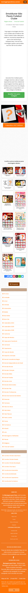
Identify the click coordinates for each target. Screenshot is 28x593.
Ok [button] (14, 590)
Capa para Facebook (10, 341)
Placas (6, 439)
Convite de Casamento (11, 477)
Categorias (14, 524)
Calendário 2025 (9, 327)
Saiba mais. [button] (5, 586)
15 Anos (6, 294)
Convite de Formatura (11, 481)
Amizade (6, 297)
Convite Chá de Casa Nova (12, 456)
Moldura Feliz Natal (14, 533)
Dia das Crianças (9, 370)
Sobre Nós (22, 578)
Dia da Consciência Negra (12, 359)
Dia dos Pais (7, 388)
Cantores (7, 334)
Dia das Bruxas (8, 367)
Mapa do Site (5, 578)
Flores (6, 421)
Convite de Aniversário (11, 470)
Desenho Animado (9, 356)
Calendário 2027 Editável (14, 125)
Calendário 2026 (9, 330)
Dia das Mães (8, 374)
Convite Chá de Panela (11, 459)
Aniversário (7, 308)
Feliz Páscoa (8, 414)
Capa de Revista (9, 337)
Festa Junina (8, 417)
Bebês (6, 312)
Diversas (6, 399)
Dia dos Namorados (10, 385)
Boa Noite (7, 316)
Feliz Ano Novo (8, 407)
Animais (6, 305)
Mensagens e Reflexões (11, 436)
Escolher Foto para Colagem (14, 95)
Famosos (7, 403)
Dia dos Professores (10, 392)
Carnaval (7, 345)
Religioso (6, 443)
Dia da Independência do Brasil (13, 363)
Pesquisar (14, 284)
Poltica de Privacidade (14, 522)
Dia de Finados (8, 377)
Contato (14, 519)
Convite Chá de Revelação (12, 463)
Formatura (7, 425)
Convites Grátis (14, 536)
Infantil (6, 428)
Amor (6, 301)
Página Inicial (8, 21)
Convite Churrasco (10, 467)
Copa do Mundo (9, 352)
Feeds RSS (14, 578)
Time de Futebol (19, 21)
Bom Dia (6, 319)
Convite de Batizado (10, 474)
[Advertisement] (14, 62)
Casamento (7, 348)
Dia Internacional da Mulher (12, 396)
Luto (5, 432)
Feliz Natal (7, 410)
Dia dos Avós (8, 381)
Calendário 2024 (9, 323)
